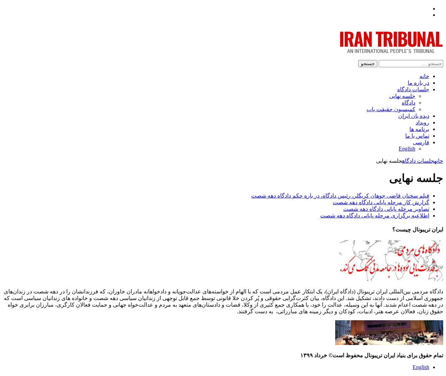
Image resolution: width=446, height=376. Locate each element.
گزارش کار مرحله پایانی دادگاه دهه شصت (381, 202)
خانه (424, 76)
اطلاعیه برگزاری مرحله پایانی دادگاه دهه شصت (374, 215)
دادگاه (408, 103)
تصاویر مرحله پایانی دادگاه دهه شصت (386, 209)
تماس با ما (417, 136)
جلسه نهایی (402, 96)
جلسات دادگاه (413, 89)
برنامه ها (419, 129)
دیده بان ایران (413, 116)
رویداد (422, 122)
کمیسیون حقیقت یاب (391, 109)
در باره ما (418, 83)
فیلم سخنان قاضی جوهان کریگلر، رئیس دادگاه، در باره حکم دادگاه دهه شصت (340, 196)
